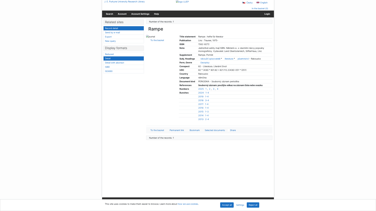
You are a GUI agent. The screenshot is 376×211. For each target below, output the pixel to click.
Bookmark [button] (194, 130)
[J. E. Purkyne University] (182, 1)
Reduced (109, 54)
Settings (240, 205)
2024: (201, 92)
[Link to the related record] (199, 58)
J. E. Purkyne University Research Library (124, 1)
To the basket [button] (156, 130)
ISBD (107, 67)
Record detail (111, 28)
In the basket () (259, 8)
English (264, 2)
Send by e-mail (112, 32)
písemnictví (243, 58)
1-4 (207, 92)
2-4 (207, 119)
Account (122, 14)
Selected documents (214, 130)
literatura (229, 58)
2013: (201, 119)
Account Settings (140, 14)
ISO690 (109, 71)
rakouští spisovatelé (210, 58)
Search (109, 14)
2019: (201, 96)
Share (232, 130)
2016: (201, 108)
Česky (249, 2)
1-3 (207, 111)
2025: (201, 89)
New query (110, 41)
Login (266, 14)
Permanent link (176, 130)
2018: (201, 100)
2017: (201, 104)
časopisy (204, 62)
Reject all (253, 205)
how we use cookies (188, 204)
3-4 (207, 100)
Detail (107, 58)
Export (108, 36)
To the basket (156, 40)
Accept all (227, 205)
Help (156, 14)
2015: (201, 111)
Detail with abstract (114, 62)
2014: (201, 115)
